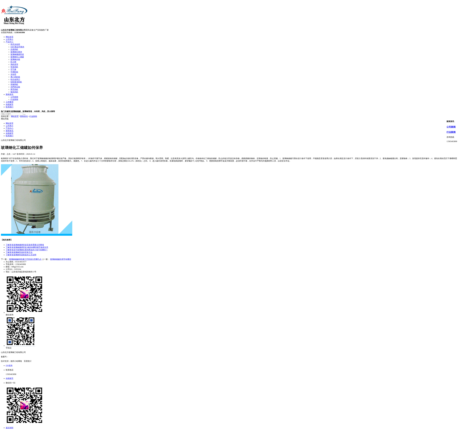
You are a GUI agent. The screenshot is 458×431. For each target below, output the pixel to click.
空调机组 (14, 72)
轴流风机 (14, 92)
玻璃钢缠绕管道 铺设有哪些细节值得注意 (27, 247)
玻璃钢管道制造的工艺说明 (21, 255)
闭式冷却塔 (15, 44)
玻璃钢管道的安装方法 (19, 252)
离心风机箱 (15, 77)
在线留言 (9, 104)
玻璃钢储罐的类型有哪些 (60, 259)
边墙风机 (14, 49)
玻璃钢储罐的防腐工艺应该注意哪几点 (25, 259)
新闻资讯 (9, 94)
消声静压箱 (15, 87)
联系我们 (9, 107)
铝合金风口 (15, 79)
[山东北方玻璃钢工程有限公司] (14, 28)
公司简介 (9, 39)
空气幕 (13, 69)
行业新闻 (14, 99)
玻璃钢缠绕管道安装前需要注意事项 (25, 245)
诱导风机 (14, 89)
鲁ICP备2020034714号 (18, 357)
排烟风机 (14, 84)
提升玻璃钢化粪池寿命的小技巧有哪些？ (27, 250)
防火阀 (13, 62)
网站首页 (9, 37)
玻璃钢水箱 (15, 59)
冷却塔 (13, 74)
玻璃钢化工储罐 (17, 57)
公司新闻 (14, 97)
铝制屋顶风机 (16, 82)
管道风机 (14, 67)
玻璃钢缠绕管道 (17, 54)
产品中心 (9, 42)
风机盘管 (14, 64)
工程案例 (9, 102)
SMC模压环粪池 (17, 47)
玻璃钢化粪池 (16, 52)
